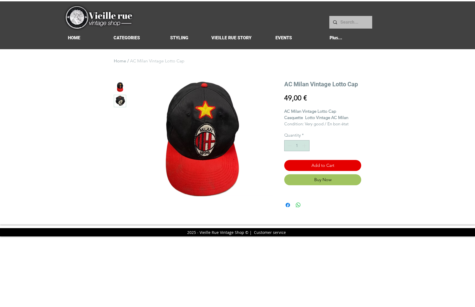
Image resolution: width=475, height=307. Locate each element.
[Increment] (305, 145)
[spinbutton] (297, 145)
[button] (126, 38)
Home (120, 60)
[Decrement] (289, 145)
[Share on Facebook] (288, 205)
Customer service (270, 232)
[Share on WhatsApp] (298, 205)
